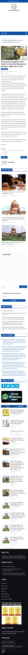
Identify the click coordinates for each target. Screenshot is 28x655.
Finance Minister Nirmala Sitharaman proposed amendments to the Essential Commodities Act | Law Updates (14, 372)
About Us (5, 583)
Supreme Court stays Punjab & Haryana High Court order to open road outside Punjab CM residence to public (17, 515)
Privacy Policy (6, 596)
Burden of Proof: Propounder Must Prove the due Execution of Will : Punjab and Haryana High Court (17, 451)
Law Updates (14, 71)
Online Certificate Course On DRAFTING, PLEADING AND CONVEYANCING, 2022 (17, 411)
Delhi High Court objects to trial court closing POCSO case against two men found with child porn (17, 493)
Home (4, 591)
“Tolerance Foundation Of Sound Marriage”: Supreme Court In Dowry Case (17, 504)
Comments (20, 406)
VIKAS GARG (12, 222)
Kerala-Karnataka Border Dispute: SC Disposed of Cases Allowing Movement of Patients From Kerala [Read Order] (13, 219)
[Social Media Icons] (3, 386)
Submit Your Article (7, 599)
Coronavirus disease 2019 (8, 310)
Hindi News (11, 642)
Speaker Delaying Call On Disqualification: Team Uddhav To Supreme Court (12, 243)
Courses (4, 642)
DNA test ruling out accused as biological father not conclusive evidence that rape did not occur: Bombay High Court (5, 157)
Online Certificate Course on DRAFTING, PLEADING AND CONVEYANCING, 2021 (17, 422)
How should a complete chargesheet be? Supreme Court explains (17, 539)
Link (5, 144)
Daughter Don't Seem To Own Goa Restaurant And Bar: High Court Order (13, 151)
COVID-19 (5, 588)
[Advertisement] (14, 22)
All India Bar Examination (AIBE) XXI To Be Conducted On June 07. (17, 440)
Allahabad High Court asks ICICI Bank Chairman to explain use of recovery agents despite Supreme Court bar (14, 329)
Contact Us (5, 586)
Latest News (4, 69)
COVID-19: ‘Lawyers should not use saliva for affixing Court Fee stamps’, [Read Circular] (14, 342)
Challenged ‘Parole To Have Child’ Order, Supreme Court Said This (24, 157)
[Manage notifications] (3, 652)
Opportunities (18, 646)
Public (3, 649)
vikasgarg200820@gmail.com (16, 434)
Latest (7, 406)
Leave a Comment (6, 73)
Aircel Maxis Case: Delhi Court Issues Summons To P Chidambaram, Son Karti (13, 192)
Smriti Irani (4, 154)
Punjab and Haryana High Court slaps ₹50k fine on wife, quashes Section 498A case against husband (17, 528)
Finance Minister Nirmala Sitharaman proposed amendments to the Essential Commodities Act (14, 367)
